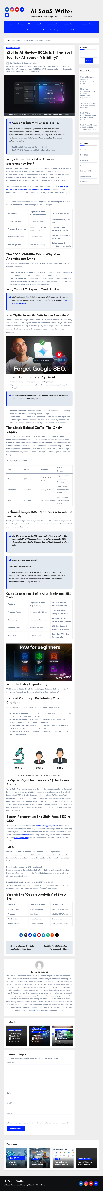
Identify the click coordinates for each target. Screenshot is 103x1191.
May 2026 (84, 155)
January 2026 (85, 176)
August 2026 (85, 150)
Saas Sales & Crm (53, 24)
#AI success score (30, 66)
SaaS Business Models (15, 1158)
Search (83, 48)
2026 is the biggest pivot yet (47, 826)
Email (9, 1103)
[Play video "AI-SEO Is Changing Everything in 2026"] (39, 355)
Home (10, 24)
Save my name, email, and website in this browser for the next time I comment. (38, 1123)
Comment (11, 1063)
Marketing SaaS (35, 24)
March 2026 (85, 166)
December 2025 (86, 182)
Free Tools (47, 30)
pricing (25, 835)
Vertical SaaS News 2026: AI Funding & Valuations (87, 105)
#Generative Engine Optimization (49, 66)
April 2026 (84, 160)
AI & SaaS (20, 24)
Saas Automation (71, 24)
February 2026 (86, 171)
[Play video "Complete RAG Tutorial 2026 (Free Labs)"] (39, 662)
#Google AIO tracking (18, 69)
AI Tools (35, 1159)
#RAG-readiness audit (50, 69)
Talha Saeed (17, 63)
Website (10, 1113)
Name (9, 1093)
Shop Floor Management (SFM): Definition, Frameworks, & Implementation (88, 93)
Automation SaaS (38, 1029)
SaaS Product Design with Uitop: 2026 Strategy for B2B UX (88, 127)
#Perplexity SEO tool (34, 69)
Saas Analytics (88, 24)
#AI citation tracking (15, 66)
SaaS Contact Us (68, 30)
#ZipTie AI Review (33, 71)
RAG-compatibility (21, 838)
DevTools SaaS (33, 30)
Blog (56, 30)
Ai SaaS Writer (51, 12)
